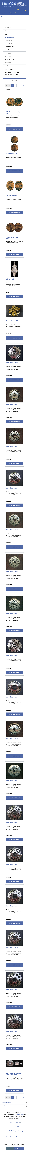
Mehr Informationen (14, 1145)
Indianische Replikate (11, 46)
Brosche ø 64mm (12, 613)
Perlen (7, 31)
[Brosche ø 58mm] (14, 353)
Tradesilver (9, 43)
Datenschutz (19, 1137)
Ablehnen (10, 1148)
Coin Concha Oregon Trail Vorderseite (13, 1074)
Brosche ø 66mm (12, 739)
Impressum (11, 1127)
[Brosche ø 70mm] (14, 896)
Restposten (8, 27)
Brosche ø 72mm (12, 1031)
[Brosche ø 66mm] (14, 729)
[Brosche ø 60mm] (14, 394)
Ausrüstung (8, 53)
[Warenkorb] (25, 9)
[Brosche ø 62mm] (14, 478)
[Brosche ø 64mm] (14, 603)
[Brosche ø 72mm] (14, 1021)
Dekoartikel (9, 40)
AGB (17, 1127)
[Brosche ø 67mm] (14, 854)
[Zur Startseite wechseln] (14, 4)
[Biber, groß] (14, 269)
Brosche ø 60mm (12, 404)
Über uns (10, 1122)
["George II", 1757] (14, 144)
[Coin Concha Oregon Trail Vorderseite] (14, 1063)
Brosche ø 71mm (12, 989)
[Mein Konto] (22, 9)
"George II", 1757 (12, 153)
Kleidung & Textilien (10, 56)
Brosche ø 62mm (12, 488)
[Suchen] (18, 9)
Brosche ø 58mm (12, 362)
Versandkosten (19, 1114)
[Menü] (3, 9)
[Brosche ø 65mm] (14, 645)
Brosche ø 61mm (12, 446)
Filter (15, 80)
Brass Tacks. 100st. (13, 321)
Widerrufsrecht (10, 1137)
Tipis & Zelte (8, 49)
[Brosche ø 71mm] (14, 980)
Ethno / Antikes (9, 69)
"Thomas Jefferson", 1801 (13, 238)
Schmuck (7, 34)
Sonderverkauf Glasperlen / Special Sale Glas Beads (12, 73)
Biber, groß (10, 279)
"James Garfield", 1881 (14, 195)
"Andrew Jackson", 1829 (13, 112)
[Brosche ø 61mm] (14, 436)
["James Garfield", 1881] (14, 185)
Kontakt (17, 1122)
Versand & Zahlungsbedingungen (14, 1131)
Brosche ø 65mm (12, 655)
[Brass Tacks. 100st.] (14, 311)
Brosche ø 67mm (12, 864)
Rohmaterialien (9, 59)
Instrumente (8, 62)
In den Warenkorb (14, 129)
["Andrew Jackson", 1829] (14, 102)
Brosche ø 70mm (12, 906)
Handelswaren (5, 16)
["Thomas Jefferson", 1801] (14, 227)
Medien (7, 66)
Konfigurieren (19, 1148)
